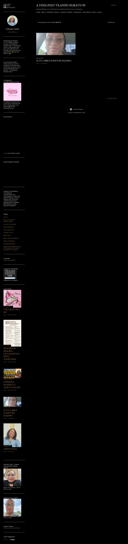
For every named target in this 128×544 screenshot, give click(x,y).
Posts (8, 6)
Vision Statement (8, 230)
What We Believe (8, 227)
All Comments (10, 7)
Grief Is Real (10, 448)
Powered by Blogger (78, 109)
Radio (94, 12)
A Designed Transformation (60, 5)
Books (56, 12)
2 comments (43, 63)
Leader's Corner (66, 12)
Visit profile (12, 32)
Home (38, 12)
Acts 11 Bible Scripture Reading (53, 60)
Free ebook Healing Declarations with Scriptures (11, 353)
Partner (50, 12)
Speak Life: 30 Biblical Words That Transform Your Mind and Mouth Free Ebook (12, 248)
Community (77, 12)
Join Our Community (9, 224)
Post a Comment (12, 314)
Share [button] (37, 63)
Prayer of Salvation (9, 241)
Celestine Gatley (12, 28)
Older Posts (112, 98)
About (43, 12)
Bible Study (6, 235)
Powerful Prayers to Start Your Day (11, 385)
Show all (111, 22)
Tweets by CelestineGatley (11, 528)
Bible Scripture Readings (10, 238)
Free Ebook (86, 12)
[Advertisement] (55, 80)
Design (5, 153)
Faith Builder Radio (9, 244)
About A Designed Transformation (9, 220)
